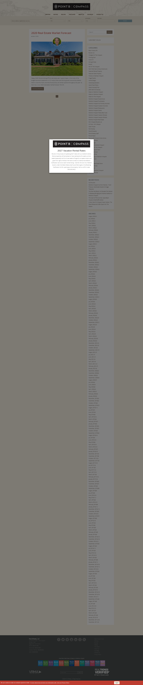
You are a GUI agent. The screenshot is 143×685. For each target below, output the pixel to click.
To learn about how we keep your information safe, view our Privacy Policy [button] (49, 682)
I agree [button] (116, 682)
